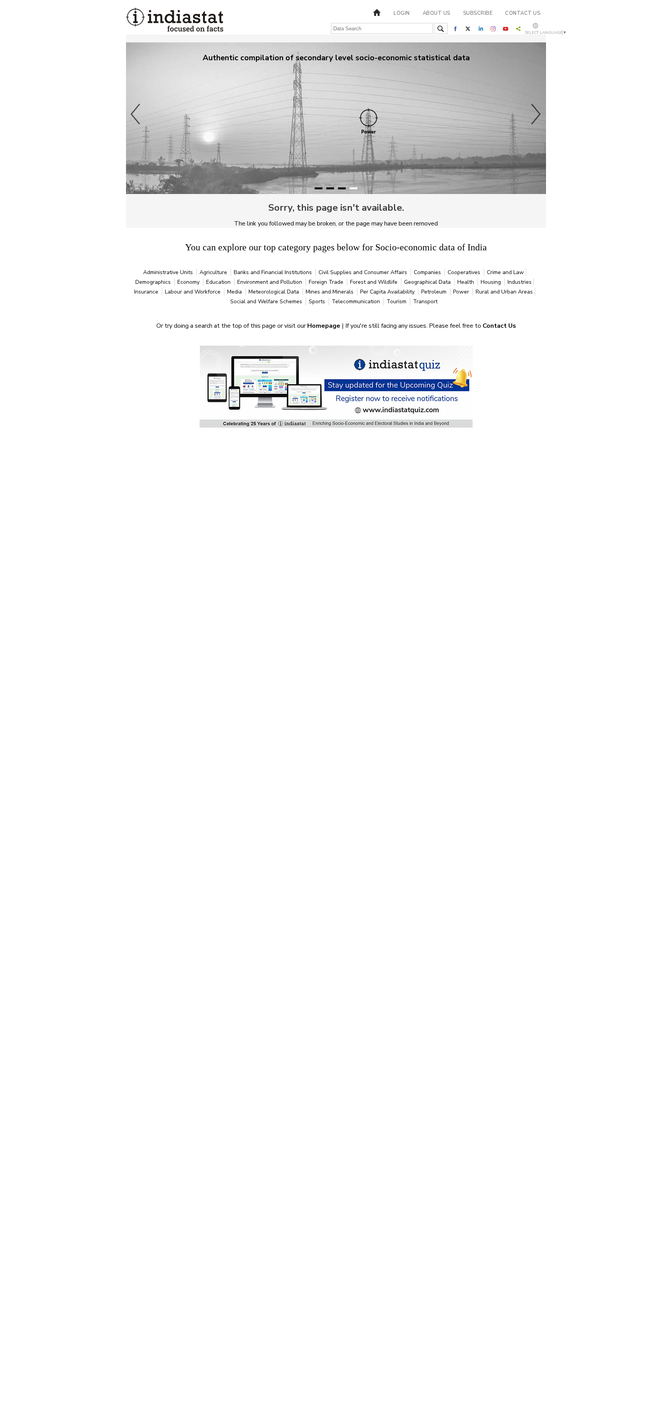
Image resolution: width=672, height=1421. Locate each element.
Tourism (397, 301)
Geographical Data (428, 282)
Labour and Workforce (193, 291)
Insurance (147, 291)
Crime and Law (505, 272)
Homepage (324, 326)
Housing (491, 282)
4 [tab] (353, 188)
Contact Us (499, 326)
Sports (318, 301)
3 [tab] (342, 188)
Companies (428, 272)
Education (219, 282)
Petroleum (434, 291)
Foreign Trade (327, 282)
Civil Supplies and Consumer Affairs (363, 272)
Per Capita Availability (388, 291)
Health (466, 282)
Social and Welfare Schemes (267, 301)
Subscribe (478, 13)
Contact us (522, 13)
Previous (136, 114)
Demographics (153, 282)
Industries (520, 282)
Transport (425, 301)
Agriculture (214, 272)
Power (462, 291)
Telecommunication (357, 301)
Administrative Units (168, 272)
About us (436, 13)
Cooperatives (465, 272)
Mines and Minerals (330, 291)
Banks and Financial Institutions (273, 272)
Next (536, 114)
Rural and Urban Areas (504, 291)
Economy (189, 282)
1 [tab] (318, 188)
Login (402, 13)
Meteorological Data (274, 291)
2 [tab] (330, 188)
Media (235, 291)
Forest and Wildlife (374, 282)
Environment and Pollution (270, 282)
